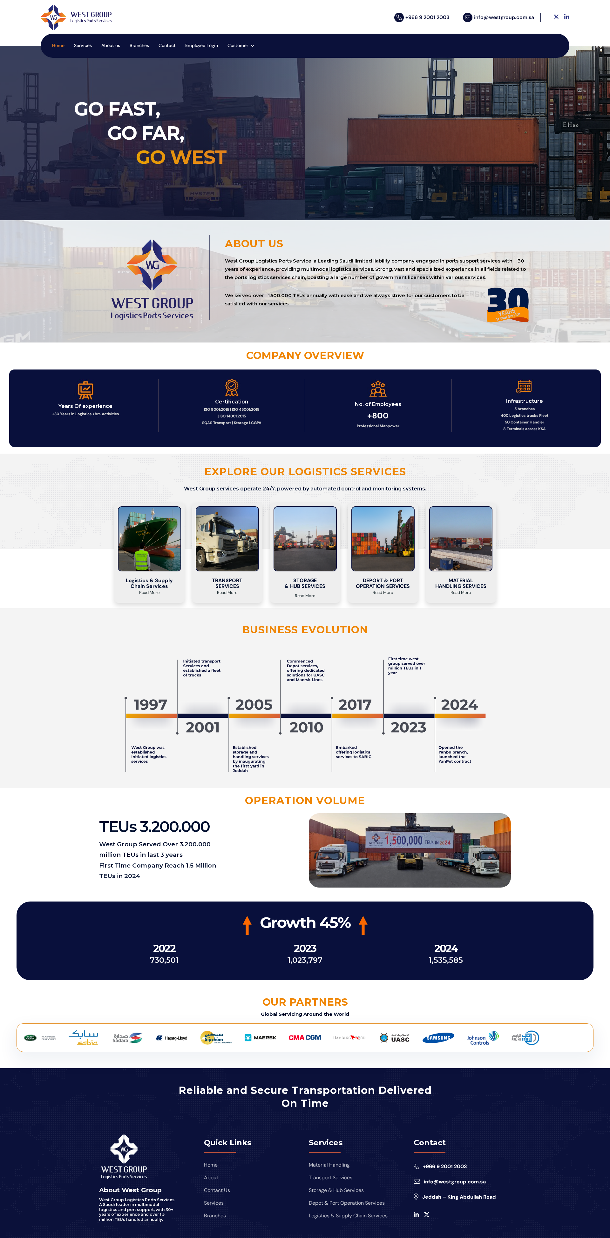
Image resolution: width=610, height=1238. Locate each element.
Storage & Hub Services (336, 1190)
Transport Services (330, 1177)
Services (83, 45)
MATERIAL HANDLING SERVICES (460, 583)
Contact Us (217, 1190)
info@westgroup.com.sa (504, 17)
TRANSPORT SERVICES (227, 583)
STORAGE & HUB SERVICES (305, 583)
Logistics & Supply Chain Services (149, 583)
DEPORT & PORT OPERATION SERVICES (383, 583)
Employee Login (201, 45)
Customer (237, 45)
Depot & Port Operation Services (347, 1203)
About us (110, 45)
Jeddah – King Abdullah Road (459, 1197)
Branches (139, 45)
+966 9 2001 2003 (427, 17)
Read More (149, 592)
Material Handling (329, 1164)
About (211, 1177)
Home (58, 45)
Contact (167, 45)
